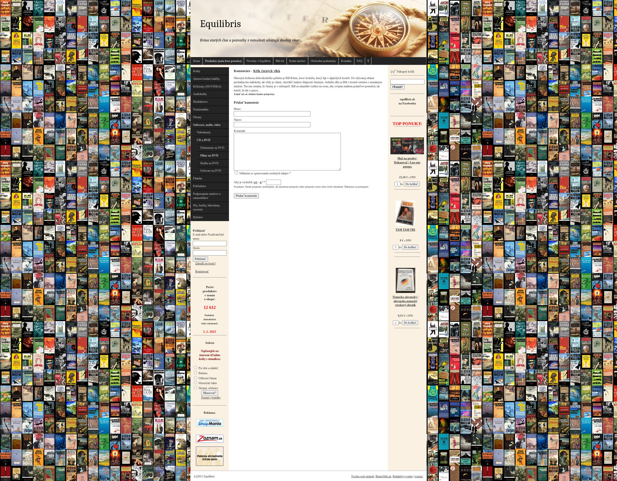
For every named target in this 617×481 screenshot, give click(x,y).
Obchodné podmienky (323, 61)
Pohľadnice (199, 186)
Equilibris (220, 24)
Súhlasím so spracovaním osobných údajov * (265, 173)
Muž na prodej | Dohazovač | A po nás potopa (407, 162)
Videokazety (204, 132)
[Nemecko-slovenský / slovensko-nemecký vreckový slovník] (405, 292)
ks (402, 184)
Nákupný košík (405, 71)
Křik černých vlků (266, 71)
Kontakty (346, 61)
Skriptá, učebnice (208, 388)
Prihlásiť (419, 476)
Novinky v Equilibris (259, 61)
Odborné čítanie (207, 378)
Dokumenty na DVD (212, 147)
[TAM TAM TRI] (405, 224)
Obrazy (197, 117)
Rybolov (198, 217)
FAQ (359, 61)
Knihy (196, 71)
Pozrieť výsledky (211, 397)
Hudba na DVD (209, 163)
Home (196, 61)
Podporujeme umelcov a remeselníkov (207, 196)
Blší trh (280, 61)
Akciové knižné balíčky (206, 79)
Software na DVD (210, 170)
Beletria (202, 373)
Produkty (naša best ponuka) (223, 61)
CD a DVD (203, 140)
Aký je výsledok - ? (249, 182)
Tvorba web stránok (362, 476)
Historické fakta (207, 383)
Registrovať (202, 271)
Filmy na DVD (209, 155)
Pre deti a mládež (208, 368)
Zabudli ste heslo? (205, 263)
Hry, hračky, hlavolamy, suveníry (206, 207)
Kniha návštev (297, 61)
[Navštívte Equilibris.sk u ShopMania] (209, 425)
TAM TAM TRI (405, 229)
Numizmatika (200, 109)
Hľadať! (397, 87)
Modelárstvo (200, 101)
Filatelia (197, 178)
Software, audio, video (207, 125)
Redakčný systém (403, 476)
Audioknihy (200, 94)
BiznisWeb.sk (383, 476)
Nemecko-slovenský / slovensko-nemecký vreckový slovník (405, 301)
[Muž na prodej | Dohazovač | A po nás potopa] (407, 153)
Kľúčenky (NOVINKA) (207, 86)
